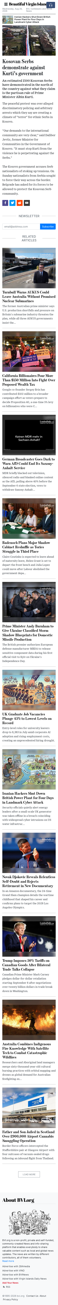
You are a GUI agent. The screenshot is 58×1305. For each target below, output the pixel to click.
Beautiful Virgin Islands (29, 4)
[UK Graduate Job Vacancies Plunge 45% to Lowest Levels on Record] (29, 689)
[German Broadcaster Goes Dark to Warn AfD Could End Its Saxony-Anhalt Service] (29, 434)
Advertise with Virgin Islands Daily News (24, 1278)
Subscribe (48, 226)
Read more (8, 1261)
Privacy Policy (10, 1299)
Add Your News (10, 1282)
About (43, 1296)
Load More (29, 1174)
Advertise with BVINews (15, 1274)
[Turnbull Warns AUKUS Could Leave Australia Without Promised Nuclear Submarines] (29, 267)
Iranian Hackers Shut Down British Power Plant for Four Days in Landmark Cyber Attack (32, 19)
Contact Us (32, 1296)
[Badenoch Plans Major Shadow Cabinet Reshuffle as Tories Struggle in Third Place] (29, 518)
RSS (7, 1286)
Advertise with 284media (16, 1266)
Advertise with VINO (13, 1270)
